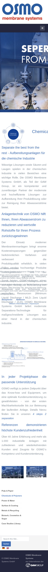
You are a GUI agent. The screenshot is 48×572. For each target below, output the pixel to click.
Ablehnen (20, 300)
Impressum (34, 304)
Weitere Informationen (18, 304)
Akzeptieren (7, 300)
